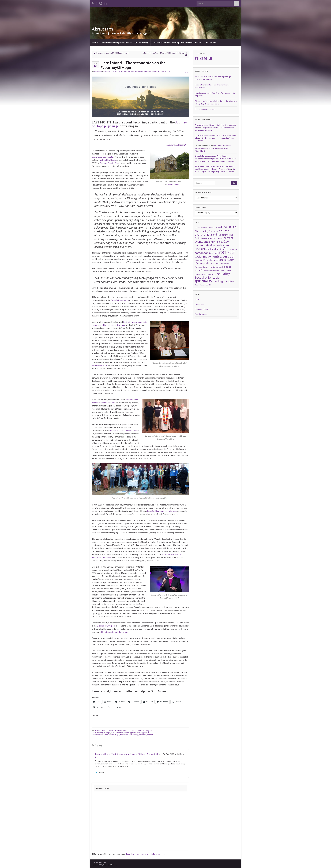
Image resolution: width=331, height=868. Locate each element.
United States (199, 285)
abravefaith (98, 71)
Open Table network (120, 300)
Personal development (204, 267)
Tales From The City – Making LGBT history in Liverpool (164, 53)
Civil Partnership (117, 71)
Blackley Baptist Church (110, 163)
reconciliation (97, 735)
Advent (197, 228)
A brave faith (102, 28)
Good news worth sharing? (205, 109)
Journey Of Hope (130, 71)
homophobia (203, 253)
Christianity (107, 71)
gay (221, 241)
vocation (142, 735)
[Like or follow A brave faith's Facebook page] (97, 3)
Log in (197, 299)
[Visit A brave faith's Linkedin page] (105, 3)
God (226, 248)
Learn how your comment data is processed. (145, 854)
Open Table (160, 71)
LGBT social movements (215, 254)
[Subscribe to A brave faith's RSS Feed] (93, 3)
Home (95, 42)
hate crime (233, 249)
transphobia (229, 281)
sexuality (223, 274)
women (150, 735)
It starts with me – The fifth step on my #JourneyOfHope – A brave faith (126, 754)
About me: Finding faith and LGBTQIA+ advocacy (125, 42)
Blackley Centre (121, 730)
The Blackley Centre (107, 160)
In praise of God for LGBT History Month (112, 53)
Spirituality (168, 71)
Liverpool (139, 71)
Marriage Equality (150, 71)
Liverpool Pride (201, 260)
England (209, 241)
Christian (132, 730)
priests (146, 732)
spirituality (203, 281)
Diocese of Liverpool (106, 625)
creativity (220, 238)
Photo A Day (218, 267)
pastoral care (217, 263)
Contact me (210, 42)
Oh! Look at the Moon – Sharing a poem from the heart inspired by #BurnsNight (213, 148)
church (224, 231)
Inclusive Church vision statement (162, 511)
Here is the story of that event (114, 632)
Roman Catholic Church (222, 270)
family (216, 242)
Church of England (144, 730)
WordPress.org (201, 314)
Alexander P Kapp (172, 185)
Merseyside (202, 263)
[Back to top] (325, 862)
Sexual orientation (208, 277)
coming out (210, 237)
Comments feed (201, 309)
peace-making (137, 732)
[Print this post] (186, 72)
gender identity (214, 248)
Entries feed (200, 304)
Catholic (203, 227)
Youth (207, 284)
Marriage (213, 260)
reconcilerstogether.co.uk (176, 145)
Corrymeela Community (102, 157)
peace (227, 263)
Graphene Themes (109, 865)
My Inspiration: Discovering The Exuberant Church (176, 42)
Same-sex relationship (129, 735)
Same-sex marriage (111, 735)
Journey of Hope (103, 732)
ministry (127, 732)
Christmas (213, 231)
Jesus (214, 252)
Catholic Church (214, 228)
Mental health (226, 259)
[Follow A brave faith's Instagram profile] (100, 3)
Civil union (199, 238)
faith (94, 732)
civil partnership (225, 234)
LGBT (113, 732)
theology (217, 281)
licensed (119, 732)
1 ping (98, 745)
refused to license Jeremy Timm (124, 430)
